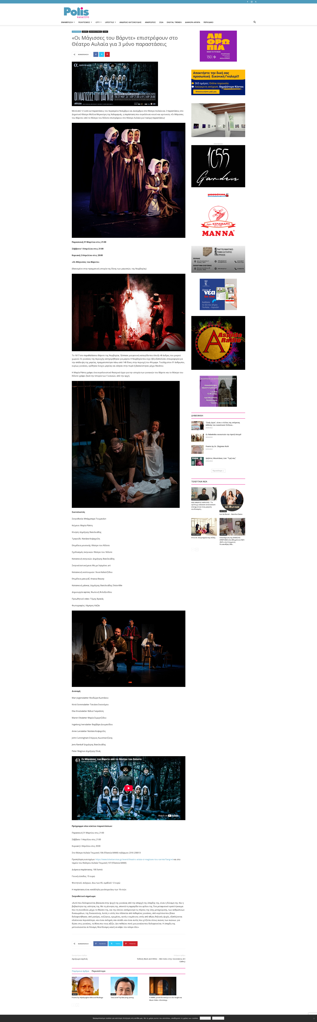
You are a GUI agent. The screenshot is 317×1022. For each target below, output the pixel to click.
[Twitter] (256, 1)
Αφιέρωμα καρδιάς (80, 959)
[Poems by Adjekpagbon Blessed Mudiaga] (90, 986)
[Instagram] (251, 1)
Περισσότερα (98, 971)
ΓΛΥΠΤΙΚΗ (223, 534)
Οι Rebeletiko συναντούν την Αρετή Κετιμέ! (223, 434)
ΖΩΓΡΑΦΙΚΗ (195, 499)
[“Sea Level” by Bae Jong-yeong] (129, 986)
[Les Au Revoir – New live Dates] (232, 499)
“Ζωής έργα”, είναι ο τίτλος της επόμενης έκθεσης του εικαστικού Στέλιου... (223, 423)
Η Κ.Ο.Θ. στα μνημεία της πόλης (203, 537)
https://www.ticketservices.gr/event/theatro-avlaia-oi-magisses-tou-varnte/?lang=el (134, 859)
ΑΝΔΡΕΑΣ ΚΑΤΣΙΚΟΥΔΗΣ (130, 22)
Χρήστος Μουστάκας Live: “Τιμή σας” (221, 458)
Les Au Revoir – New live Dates (231, 514)
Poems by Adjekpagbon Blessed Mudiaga (87, 997)
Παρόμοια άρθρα (80, 971)
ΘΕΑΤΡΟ (85, 31)
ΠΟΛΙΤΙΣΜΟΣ (84, 22)
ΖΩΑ (161, 22)
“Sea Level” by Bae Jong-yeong (122, 997)
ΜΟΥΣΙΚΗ (153, 994)
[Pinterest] (107, 54)
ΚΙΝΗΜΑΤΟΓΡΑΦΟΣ (95, 31)
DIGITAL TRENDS (174, 22)
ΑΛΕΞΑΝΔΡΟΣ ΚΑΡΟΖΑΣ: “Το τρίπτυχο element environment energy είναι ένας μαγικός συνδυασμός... (203, 505)
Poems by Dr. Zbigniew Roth (217, 446)
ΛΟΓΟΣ (75, 994)
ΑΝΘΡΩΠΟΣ (150, 22)
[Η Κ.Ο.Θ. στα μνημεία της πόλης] (204, 527)
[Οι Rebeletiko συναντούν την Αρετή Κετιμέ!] (197, 437)
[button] (255, 22)
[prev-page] (73, 1005)
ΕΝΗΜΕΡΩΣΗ (67, 22)
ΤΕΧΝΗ (105, 31)
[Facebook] (247, 1)
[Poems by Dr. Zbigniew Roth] (197, 449)
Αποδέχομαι (205, 1018)
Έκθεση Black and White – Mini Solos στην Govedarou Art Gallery (161, 960)
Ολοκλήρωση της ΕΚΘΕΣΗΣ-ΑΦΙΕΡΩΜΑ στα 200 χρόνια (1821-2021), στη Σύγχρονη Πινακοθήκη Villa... (232, 540)
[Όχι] (314, 1018)
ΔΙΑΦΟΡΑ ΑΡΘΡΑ (192, 22)
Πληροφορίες (218, 1018)
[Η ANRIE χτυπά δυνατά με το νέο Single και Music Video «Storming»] (167, 986)
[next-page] (77, 1005)
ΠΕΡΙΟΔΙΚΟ (208, 22)
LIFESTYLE (109, 22)
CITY (98, 22)
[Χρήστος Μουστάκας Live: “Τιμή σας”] (197, 461)
